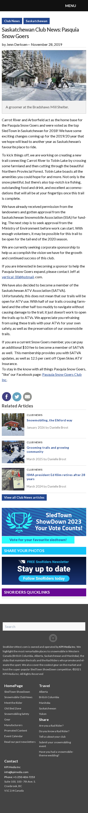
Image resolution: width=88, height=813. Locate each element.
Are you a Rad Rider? (51, 725)
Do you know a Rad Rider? (54, 731)
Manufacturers (13, 725)
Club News (12, 21)
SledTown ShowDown (17, 691)
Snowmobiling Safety (16, 713)
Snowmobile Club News (18, 697)
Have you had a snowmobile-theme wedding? (56, 753)
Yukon (42, 713)
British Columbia (49, 697)
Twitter (44, 638)
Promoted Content (15, 730)
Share (44, 719)
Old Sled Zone (12, 708)
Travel (44, 685)
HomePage (13, 685)
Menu (82, 5)
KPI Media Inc (67, 646)
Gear (7, 719)
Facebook (35, 638)
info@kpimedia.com (16, 772)
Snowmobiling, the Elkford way (49, 420)
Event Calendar (13, 736)
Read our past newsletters (20, 741)
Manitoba (44, 702)
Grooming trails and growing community (48, 449)
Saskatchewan (36, 21)
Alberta (43, 691)
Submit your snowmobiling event (55, 744)
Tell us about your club (52, 736)
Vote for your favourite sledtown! (38, 539)
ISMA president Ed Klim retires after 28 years (56, 477)
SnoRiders (21, 5)
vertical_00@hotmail (18, 277)
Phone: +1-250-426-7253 (19, 777)
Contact (11, 761)
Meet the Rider (13, 702)
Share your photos (24, 550)
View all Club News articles (24, 497)
